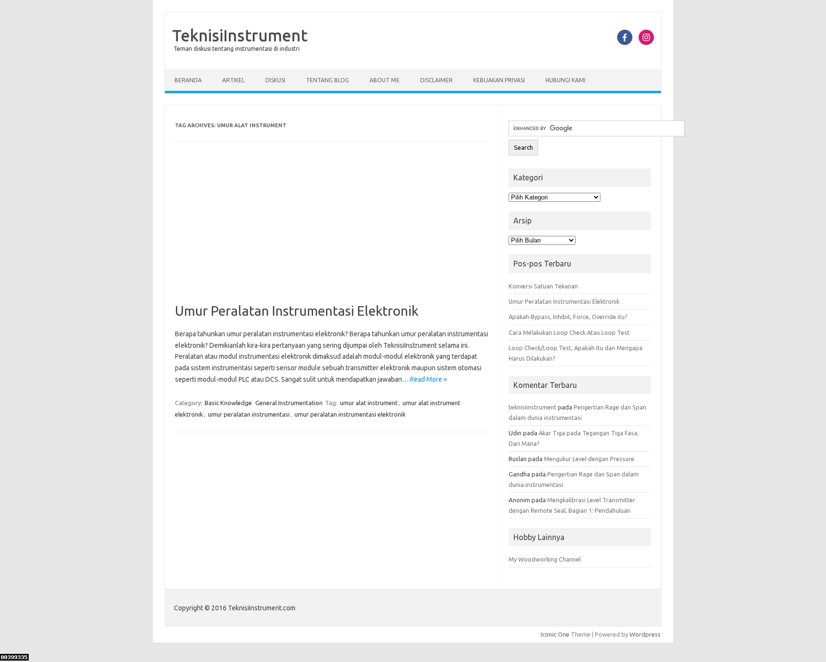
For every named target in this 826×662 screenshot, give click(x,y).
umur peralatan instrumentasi (249, 414)
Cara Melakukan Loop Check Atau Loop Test (569, 332)
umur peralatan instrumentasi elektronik (350, 414)
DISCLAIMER (436, 80)
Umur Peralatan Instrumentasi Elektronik (296, 310)
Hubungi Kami (565, 80)
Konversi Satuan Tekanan (543, 286)
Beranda (188, 80)
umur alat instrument (369, 402)
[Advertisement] (332, 232)
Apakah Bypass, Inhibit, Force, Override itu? (568, 316)
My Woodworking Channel (545, 559)
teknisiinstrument (532, 407)
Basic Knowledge (228, 402)
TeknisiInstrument (239, 35)
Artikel (233, 80)
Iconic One (555, 634)
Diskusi (275, 80)
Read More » (428, 379)
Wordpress (645, 634)
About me (385, 80)
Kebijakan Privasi (499, 80)
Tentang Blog (327, 80)
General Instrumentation (289, 402)
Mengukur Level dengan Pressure (589, 458)
